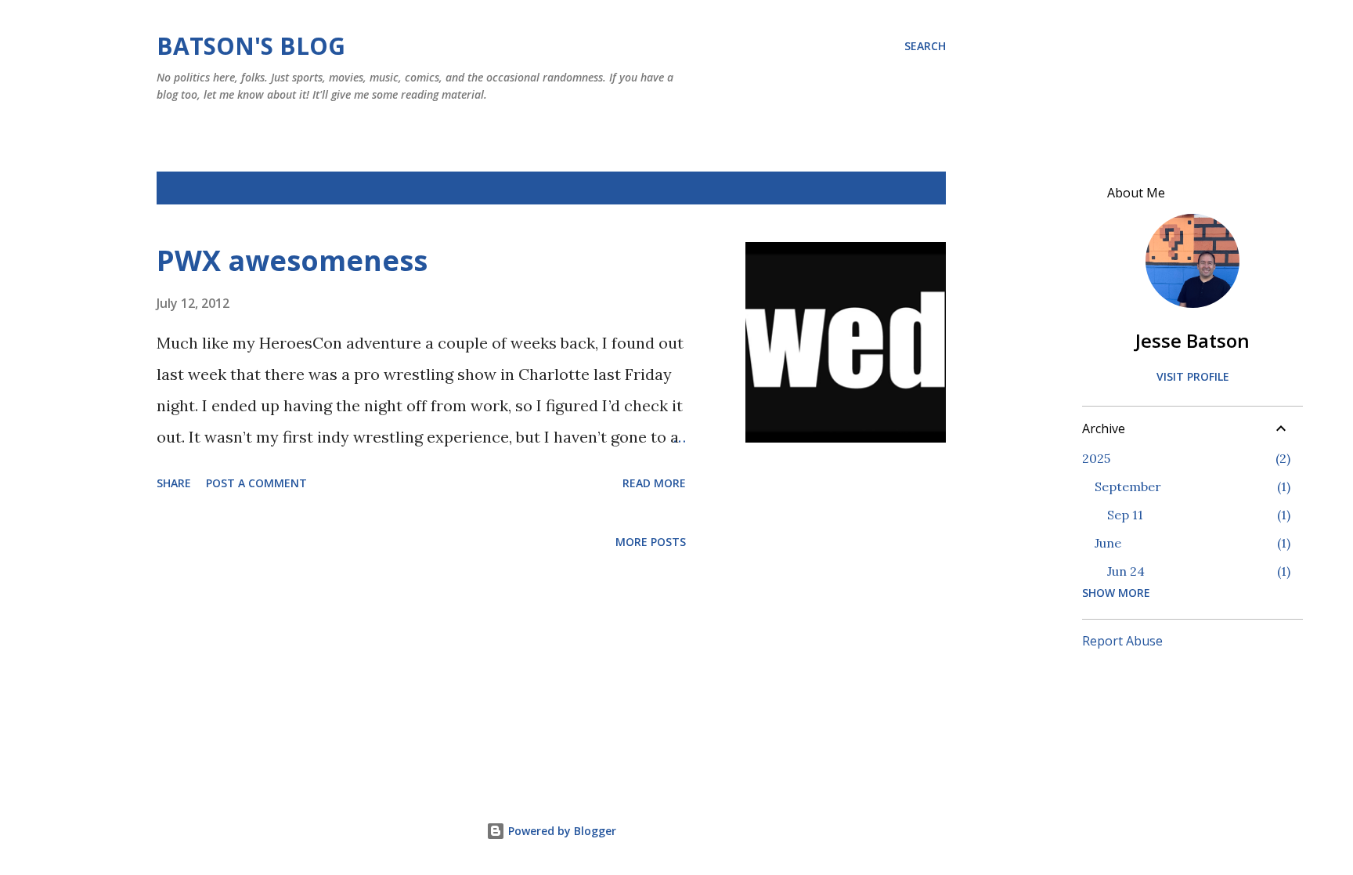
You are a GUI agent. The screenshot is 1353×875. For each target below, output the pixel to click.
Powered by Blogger (560, 830)
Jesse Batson (1192, 340)
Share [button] (174, 482)
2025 (1096, 458)
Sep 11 (1125, 514)
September (1128, 486)
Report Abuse (1122, 640)
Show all (906, 188)
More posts (650, 541)
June (1108, 543)
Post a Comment (256, 482)
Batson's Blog (251, 46)
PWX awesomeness (292, 260)
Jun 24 (1126, 571)
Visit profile (1192, 376)
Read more (654, 482)
